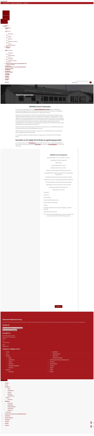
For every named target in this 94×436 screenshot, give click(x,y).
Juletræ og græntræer (12, 60)
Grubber (9, 36)
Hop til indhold (4, 1)
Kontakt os (58, 306)
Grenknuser (10, 50)
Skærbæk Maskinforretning (42, 109)
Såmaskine (10, 38)
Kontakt (7, 77)
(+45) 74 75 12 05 (6, 342)
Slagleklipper (10, 52)
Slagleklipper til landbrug (12, 41)
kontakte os (32, 143)
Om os (6, 28)
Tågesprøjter (10, 58)
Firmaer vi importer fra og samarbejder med (15, 63)
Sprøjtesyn (7, 69)
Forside (5, 26)
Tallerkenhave (10, 33)
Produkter (7, 74)
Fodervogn (10, 44)
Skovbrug (8, 369)
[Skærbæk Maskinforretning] (12, 18)
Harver (9, 31)
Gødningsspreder (11, 55)
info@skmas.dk (53, 144)
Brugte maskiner (9, 72)
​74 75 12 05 (37, 144)
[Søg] (91, 82)
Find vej (4, 338)
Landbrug (8, 355)
